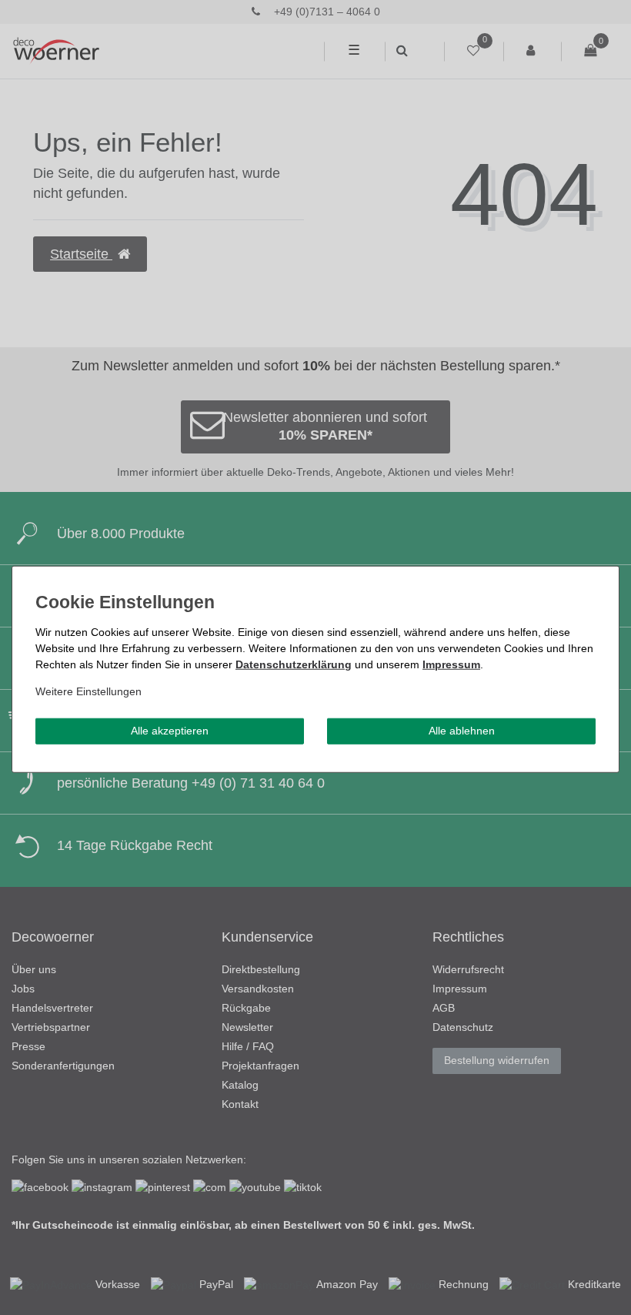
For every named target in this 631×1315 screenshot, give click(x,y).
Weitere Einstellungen (88, 691)
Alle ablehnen (462, 730)
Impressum (451, 664)
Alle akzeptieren (170, 730)
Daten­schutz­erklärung (293, 664)
